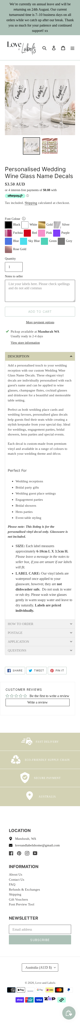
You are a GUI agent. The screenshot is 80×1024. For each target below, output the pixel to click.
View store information (25, 342)
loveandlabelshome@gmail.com (37, 845)
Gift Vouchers (18, 899)
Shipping (31, 203)
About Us (15, 874)
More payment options (40, 322)
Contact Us (16, 879)
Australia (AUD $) (38, 967)
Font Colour (12, 219)
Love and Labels (45, 982)
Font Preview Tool (21, 904)
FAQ (12, 884)
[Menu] (72, 48)
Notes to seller (14, 276)
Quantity (10, 258)
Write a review (37, 702)
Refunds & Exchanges (24, 889)
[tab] (40, 356)
